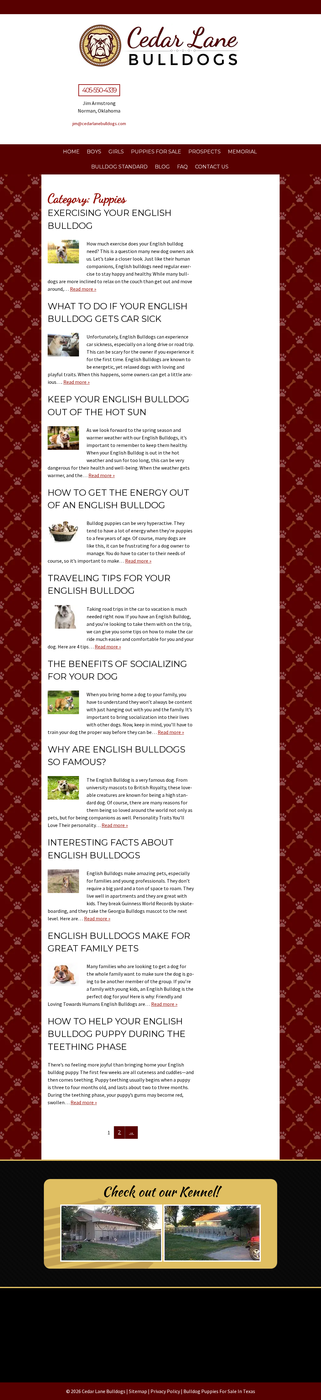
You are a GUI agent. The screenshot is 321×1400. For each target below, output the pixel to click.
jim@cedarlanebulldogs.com (99, 123)
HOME (71, 152)
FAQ (182, 167)
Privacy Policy (165, 1391)
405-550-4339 (99, 90)
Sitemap (138, 1391)
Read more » (83, 289)
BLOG (162, 167)
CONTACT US (212, 167)
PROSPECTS (204, 152)
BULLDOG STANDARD (119, 167)
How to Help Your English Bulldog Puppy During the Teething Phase (117, 1034)
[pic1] (160, 1332)
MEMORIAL (242, 152)
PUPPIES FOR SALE (156, 152)
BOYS (94, 152)
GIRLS (116, 152)
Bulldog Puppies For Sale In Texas (219, 1391)
